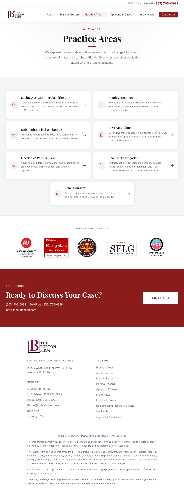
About (50, 14)
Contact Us (169, 14)
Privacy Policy (118, 436)
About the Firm (104, 373)
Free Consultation (153, 3)
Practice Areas (94, 14)
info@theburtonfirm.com (21, 310)
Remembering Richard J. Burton (115, 405)
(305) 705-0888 (16, 304)
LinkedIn (35, 410)
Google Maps (38, 416)
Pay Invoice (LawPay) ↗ (108, 417)
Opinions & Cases (121, 14)
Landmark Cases (106, 400)
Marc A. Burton (69, 14)
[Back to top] (175, 484)
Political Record (105, 383)
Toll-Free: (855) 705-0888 (46, 304)
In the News (147, 14)
